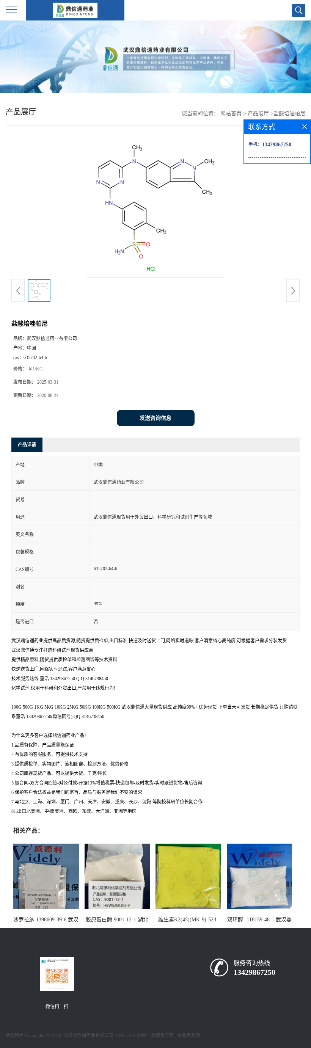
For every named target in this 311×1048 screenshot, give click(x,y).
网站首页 (231, 113)
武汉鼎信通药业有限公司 (88, 1035)
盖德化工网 (162, 1035)
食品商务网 (188, 1035)
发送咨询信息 (155, 418)
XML (121, 1035)
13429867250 (254, 972)
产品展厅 (258, 113)
